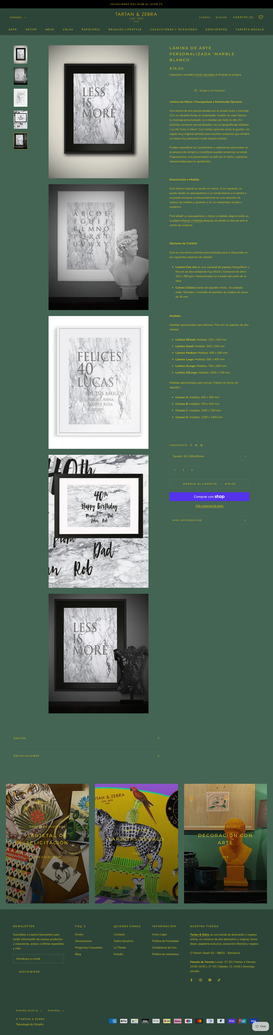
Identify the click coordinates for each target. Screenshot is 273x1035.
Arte (13, 29)
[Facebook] (191, 445)
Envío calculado (205, 75)
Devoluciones (27, 755)
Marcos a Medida (191, 221)
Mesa (50, 29)
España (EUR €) (27, 1010)
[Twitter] (196, 445)
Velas (68, 29)
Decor (31, 29)
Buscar (221, 17)
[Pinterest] (201, 445)
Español (16, 17)
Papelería (91, 29)
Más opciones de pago (209, 506)
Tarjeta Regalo (250, 29)
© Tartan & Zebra (30, 1019)
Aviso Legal (159, 934)
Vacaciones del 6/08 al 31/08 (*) (136, 4)
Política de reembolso (165, 954)
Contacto (119, 934)
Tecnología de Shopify (29, 1024)
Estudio (118, 954)
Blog (78, 954)
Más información (187, 520)
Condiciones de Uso (164, 947)
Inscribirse (29, 971)
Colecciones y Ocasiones (173, 29)
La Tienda (120, 947)
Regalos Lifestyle (125, 29)
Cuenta (204, 17)
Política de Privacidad (165, 941)
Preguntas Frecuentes (88, 947)
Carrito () (243, 17)
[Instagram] (200, 979)
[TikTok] (219, 979)
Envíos (20, 738)
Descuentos (216, 29)
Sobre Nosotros (124, 941)
